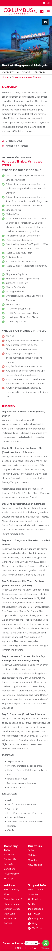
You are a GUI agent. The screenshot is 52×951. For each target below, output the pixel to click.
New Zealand (35, 865)
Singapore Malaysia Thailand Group (31, 77)
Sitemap (8, 878)
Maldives (32, 855)
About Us (9, 854)
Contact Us (10, 859)
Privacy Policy (11, 873)
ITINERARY (39, 72)
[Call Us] (35, 11)
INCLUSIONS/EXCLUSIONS (24, 72)
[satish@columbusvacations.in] (41, 11)
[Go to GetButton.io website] (45, 948)
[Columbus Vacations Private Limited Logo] (18, 11)
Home (5, 77)
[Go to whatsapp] (45, 943)
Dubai (31, 850)
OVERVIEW (8, 72)
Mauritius (33, 860)
